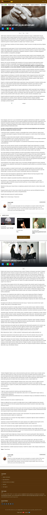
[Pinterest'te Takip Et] (9, 504)
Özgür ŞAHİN (10, 202)
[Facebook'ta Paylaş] (3, 29)
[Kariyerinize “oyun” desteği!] (8, 221)
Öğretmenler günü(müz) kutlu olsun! (39, 232)
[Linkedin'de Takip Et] (6, 504)
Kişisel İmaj (18, 4)
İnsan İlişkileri (44, 4)
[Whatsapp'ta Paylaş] (8, 29)
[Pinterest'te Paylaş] (10, 29)
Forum (4, 4)
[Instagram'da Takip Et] (13, 504)
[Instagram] (10, 204)
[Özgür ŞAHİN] (5, 206)
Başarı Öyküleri (25, 4)
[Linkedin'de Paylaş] (13, 29)
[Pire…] (23, 223)
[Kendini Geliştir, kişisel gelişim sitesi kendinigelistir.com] (7, 1)
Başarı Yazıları (11, 4)
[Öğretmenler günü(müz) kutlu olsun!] (39, 223)
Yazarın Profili (42, 202)
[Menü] (45, 2)
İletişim (27, 512)
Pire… (18, 231)
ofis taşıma (5, 486)
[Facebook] (9, 204)
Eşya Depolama (6, 479)
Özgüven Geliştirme (35, 4)
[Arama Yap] (43, 2)
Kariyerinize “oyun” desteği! (7, 228)
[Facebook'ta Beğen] (2, 504)
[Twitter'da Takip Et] (4, 504)
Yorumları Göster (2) (23, 237)
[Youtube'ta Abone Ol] (11, 504)
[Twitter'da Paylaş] (5, 29)
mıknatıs (4, 484)
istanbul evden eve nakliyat (8, 482)
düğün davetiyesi (6, 477)
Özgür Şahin (20, 509)
